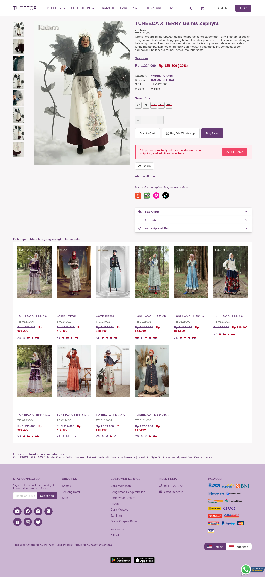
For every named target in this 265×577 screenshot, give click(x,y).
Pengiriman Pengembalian (128, 492)
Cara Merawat (120, 509)
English (218, 546)
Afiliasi (115, 535)
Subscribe (47, 495)
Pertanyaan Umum (123, 497)
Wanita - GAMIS (162, 75)
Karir (65, 497)
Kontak (66, 486)
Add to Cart (147, 133)
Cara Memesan (121, 486)
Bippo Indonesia (101, 544)
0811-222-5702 (173, 486)
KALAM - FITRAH (163, 80)
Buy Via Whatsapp (182, 133)
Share (147, 166)
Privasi (115, 503)
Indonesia (242, 546)
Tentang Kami (71, 492)
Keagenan (117, 529)
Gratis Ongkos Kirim (124, 521)
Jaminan (116, 515)
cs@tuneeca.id (173, 492)
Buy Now (212, 133)
